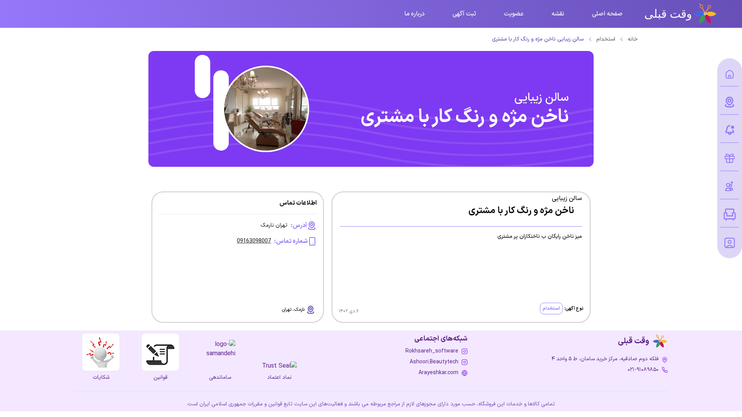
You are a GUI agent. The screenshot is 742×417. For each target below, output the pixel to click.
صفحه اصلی (607, 14)
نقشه (557, 14)
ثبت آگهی (464, 14)
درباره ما (414, 14)
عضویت (514, 14)
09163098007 (254, 241)
